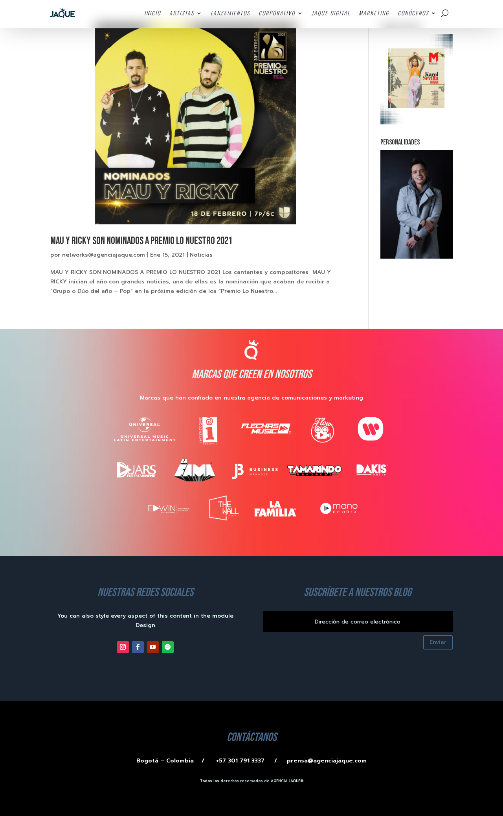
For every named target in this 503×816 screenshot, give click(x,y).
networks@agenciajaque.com (103, 255)
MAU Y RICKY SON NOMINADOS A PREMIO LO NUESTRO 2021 (141, 241)
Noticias (201, 255)
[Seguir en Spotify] (168, 647)
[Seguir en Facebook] (138, 647)
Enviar (438, 642)
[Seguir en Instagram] (123, 647)
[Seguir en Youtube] (153, 647)
